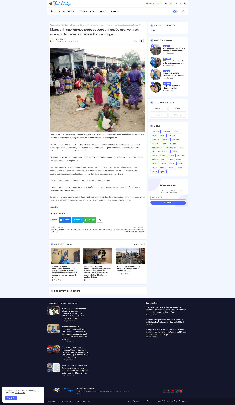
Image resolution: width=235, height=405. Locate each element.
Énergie (164, 143)
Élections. (155, 143)
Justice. (154, 155)
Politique (180, 155)
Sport (180, 168)
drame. (162, 135)
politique (171, 155)
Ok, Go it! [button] (10, 398)
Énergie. (173, 143)
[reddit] (181, 391)
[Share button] (100, 220)
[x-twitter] (180, 3)
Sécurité (154, 164)
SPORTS (154, 172)
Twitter (79, 220)
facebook (177, 115)
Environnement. (171, 147)
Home (129, 401)
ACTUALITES (68, 11)
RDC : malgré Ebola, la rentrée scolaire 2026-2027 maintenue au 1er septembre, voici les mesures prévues (174, 64)
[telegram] (175, 3)
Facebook (66, 220)
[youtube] (172, 391)
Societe (180, 164)
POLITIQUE (82, 11)
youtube (159, 115)
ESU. (153, 151)
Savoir (178, 159)
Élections (176, 139)
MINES (162, 155)
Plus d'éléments (139, 244)
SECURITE (103, 11)
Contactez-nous (139, 401)
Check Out (19, 393)
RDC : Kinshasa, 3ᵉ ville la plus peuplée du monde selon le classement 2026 (129, 269)
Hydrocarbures (163, 151)
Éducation (155, 139)
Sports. (162, 172)
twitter (177, 109)
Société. (172, 168)
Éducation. (165, 139)
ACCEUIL (57, 11)
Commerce (166, 131)
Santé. (171, 159)
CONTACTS (114, 11)
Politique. (155, 159)
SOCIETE (93, 11)
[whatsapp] (170, 3)
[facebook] (166, 3)
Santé (163, 159)
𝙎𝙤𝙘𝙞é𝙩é (163, 168)
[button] (183, 11)
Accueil (53, 25)
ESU (181, 147)
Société (60, 25)
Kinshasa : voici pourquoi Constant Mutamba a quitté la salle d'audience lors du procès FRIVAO (165, 321)
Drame (154, 135)
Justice (174, 151)
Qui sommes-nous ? (155, 401)
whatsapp (159, 109)
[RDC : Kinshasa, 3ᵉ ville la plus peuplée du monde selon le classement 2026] (155, 49)
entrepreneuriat (157, 147)
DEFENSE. (176, 131)
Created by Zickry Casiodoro (175, 401)
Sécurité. (164, 164)
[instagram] (185, 3)
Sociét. (172, 164)
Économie (171, 135)
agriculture (155, 131)
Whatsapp (91, 220)
